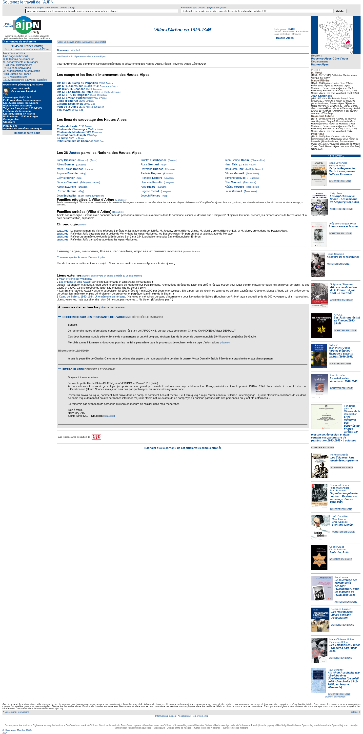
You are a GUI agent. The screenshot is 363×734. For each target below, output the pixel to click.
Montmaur (96, 132)
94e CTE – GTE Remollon (73, 94)
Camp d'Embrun (67, 100)
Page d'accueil (8, 25)
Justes (74, 153)
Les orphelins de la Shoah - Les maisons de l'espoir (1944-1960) (344, 199)
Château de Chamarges (72, 129)
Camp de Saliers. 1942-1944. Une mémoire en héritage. (92, 296)
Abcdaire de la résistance (343, 256)
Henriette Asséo (339, 454)
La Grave (62, 138)
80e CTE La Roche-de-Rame (75, 91)
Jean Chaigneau (321, 95)
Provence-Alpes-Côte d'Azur (329, 58)
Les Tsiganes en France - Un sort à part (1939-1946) (344, 647)
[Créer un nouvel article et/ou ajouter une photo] (81, 42)
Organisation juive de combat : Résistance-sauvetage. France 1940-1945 (344, 498)
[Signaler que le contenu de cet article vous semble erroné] (182, 447)
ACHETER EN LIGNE (340, 181)
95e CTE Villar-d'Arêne (71, 97)
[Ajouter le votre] (192, 251)
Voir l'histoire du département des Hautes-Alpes (81, 56)
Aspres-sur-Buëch (108, 86)
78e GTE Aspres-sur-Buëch (74, 85)
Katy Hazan (336, 193)
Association (184, 716)
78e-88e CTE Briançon (71, 88)
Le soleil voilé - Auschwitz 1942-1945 (343, 380)
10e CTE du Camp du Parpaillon (77, 82)
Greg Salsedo (340, 521)
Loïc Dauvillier (340, 516)
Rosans (88, 126)
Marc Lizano (339, 519)
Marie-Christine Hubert (342, 639)
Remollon (101, 95)
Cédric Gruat (336, 546)
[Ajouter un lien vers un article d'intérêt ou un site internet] (112, 276)
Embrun (89, 101)
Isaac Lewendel (338, 162)
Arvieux (109, 83)
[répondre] (225, 342)
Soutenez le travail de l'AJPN (28, 2)
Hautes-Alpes (320, 64)
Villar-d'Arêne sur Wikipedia (75, 278)
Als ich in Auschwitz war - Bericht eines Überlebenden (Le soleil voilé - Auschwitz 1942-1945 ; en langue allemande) (344, 680)
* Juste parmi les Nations (15, 712)
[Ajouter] (83, 224)
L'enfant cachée (342, 524)
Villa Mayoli (64, 109)
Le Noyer (98, 129)
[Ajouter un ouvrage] (335, 696)
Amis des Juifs (339, 552)
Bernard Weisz (337, 165)
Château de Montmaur (71, 132)
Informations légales (165, 716)
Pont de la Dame (68, 106)
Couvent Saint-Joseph (71, 135)
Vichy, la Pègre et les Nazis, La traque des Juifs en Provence (342, 171)
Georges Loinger (339, 485)
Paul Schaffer (337, 375)
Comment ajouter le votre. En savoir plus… (82, 257)
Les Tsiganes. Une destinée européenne (344, 459)
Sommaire (63, 50)
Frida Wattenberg (339, 487)
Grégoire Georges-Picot (342, 223)
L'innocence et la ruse (343, 226)
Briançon (97, 89)
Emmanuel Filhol (338, 642)
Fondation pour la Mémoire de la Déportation (352, 409)
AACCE (338, 314)
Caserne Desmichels (70, 103)
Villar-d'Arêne (100, 98)
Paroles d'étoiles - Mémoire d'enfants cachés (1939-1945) (341, 353)
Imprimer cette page (27, 132)
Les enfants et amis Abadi (74, 281)
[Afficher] (75, 50)
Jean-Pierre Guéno (339, 347)
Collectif (333, 345)
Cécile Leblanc (337, 549)
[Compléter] (121, 200)
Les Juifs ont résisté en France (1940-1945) (347, 320)
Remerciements (200, 716)
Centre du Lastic (67, 126)
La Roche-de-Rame (110, 92)
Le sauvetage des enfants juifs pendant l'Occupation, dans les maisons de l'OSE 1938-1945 (347, 587)
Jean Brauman (338, 490)
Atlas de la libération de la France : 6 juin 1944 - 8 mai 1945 (343, 290)
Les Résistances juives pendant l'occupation (342, 614)
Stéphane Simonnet (341, 284)
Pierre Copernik (335, 254)
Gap (92, 104)
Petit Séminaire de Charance (75, 140)
